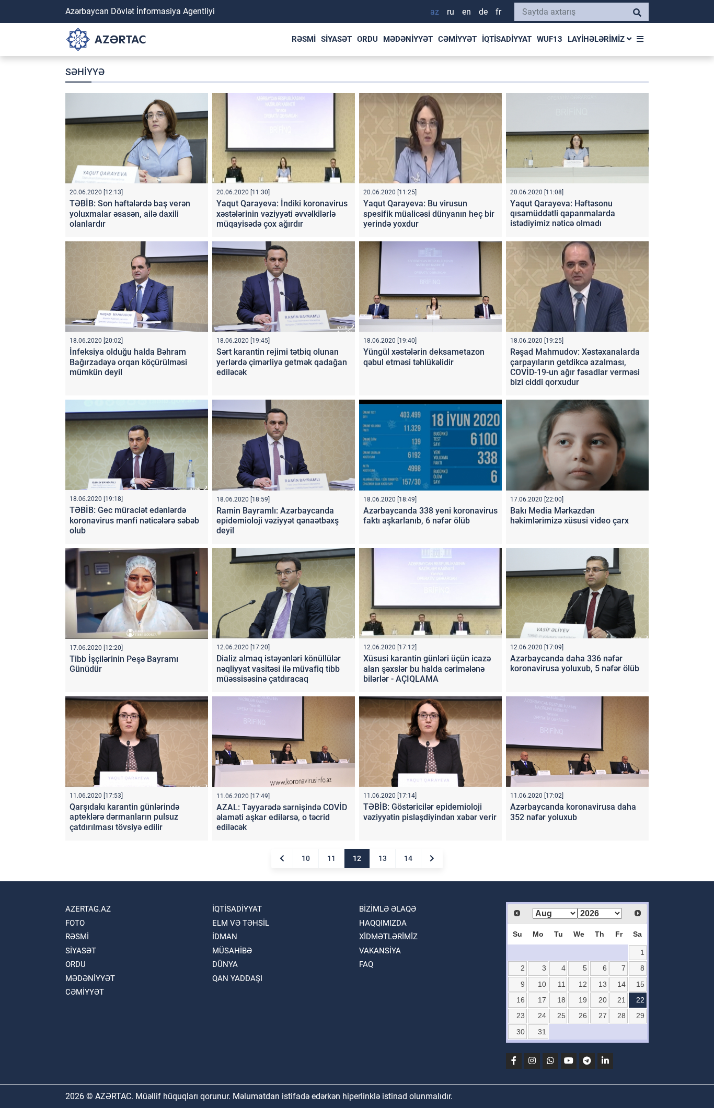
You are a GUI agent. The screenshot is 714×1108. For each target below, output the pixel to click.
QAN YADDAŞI (237, 978)
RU (450, 12)
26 (583, 1015)
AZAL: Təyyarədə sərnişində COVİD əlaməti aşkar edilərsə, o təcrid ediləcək (281, 817)
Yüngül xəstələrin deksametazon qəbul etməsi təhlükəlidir (424, 357)
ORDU (367, 39)
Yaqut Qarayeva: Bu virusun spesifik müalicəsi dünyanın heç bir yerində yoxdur (428, 213)
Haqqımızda (383, 923)
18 (561, 1000)
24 (542, 1015)
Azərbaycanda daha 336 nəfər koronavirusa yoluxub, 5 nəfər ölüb (574, 663)
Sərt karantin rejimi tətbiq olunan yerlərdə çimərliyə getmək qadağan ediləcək (281, 362)
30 (520, 1032)
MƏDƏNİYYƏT (408, 39)
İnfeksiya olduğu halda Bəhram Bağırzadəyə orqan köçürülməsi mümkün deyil (128, 362)
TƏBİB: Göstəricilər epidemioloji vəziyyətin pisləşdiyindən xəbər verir (430, 812)
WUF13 (549, 39)
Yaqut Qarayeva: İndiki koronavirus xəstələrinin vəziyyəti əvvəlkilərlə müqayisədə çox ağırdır (282, 213)
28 (621, 1015)
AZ (434, 12)
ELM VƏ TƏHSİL (240, 923)
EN (466, 12)
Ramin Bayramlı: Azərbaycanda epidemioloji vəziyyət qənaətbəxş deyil (277, 520)
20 (602, 1000)
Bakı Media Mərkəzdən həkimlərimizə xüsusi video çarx (569, 516)
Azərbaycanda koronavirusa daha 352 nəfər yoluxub (573, 812)
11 (331, 858)
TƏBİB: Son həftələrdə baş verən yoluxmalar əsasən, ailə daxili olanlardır (130, 213)
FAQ (366, 964)
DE (483, 12)
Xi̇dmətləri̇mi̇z (388, 936)
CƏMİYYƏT (457, 39)
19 (583, 1000)
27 (602, 1015)
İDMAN (224, 936)
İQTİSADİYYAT (507, 39)
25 (561, 1015)
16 (520, 1000)
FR (498, 12)
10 (306, 858)
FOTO (75, 923)
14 (408, 858)
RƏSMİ (304, 39)
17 (542, 1000)
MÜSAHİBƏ (232, 950)
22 (640, 1000)
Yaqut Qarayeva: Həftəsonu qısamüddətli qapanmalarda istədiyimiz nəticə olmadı (562, 213)
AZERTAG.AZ (88, 909)
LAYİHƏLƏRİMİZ (597, 39)
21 (621, 1000)
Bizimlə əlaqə (387, 909)
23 (520, 1015)
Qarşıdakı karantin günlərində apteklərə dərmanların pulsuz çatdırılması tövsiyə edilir (124, 817)
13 (382, 858)
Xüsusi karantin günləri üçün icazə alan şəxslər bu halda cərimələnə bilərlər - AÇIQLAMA (427, 668)
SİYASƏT (336, 39)
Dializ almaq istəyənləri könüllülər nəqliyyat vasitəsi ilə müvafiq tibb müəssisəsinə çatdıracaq (278, 668)
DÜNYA (225, 964)
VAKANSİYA (380, 950)
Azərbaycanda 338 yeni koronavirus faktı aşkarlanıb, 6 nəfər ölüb (430, 516)
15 (640, 984)
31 (542, 1032)
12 (357, 858)
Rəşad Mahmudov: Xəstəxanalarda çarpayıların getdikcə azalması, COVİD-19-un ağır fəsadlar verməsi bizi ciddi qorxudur (575, 367)
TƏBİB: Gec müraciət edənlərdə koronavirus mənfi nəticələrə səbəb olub (134, 520)
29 (640, 1015)
